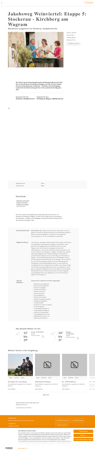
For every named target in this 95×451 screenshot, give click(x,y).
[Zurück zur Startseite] (89, 3)
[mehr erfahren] (20, 372)
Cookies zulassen (83, 431)
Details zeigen (21, 448)
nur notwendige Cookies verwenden (83, 439)
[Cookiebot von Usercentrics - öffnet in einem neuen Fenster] (9, 448)
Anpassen (82, 435)
